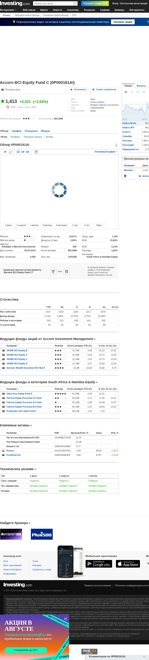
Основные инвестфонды (56, 15)
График (16, 130)
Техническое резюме (17, 469)
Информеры (9, 574)
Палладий (128, 145)
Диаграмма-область (10, 152)
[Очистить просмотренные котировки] (125, 175)
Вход (115, 3)
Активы (49, 137)
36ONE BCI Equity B (17, 350)
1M (27, 152)
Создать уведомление (106, 89)
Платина (127, 140)
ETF (74, 15)
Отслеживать (80, 89)
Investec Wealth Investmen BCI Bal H (26, 368)
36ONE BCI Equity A (17, 355)
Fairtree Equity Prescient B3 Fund (24, 407)
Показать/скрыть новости (36, 152)
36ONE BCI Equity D (17, 363)
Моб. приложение (12, 565)
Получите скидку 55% (95, 3)
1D (18, 152)
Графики (105, 10)
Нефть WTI (128, 127)
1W (22, 152)
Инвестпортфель (12, 569)
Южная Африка (97, 102)
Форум (45, 130)
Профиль (15, 137)
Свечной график (5, 152)
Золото (126, 132)
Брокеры (119, 10)
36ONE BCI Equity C (17, 359)
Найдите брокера (14, 523)
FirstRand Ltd (13, 455)
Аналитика (73, 10)
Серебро (127, 136)
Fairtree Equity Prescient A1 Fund (24, 398)
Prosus (10, 450)
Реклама (37, 565)
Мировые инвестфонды (27, 15)
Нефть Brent (129, 123)
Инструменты (136, 10)
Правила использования (97, 585)
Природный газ (130, 149)
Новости (57, 10)
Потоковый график (105, 151)
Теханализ (89, 10)
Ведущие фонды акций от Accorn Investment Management (46, 339)
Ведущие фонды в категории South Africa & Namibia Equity (47, 382)
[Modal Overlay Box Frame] (34, 637)
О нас (35, 561)
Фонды (6, 15)
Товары (128, 86)
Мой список (29, 10)
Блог (5, 561)
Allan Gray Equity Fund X (19, 393)
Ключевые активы (14, 425)
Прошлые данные (33, 137)
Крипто (44, 10)
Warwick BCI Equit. (134, 170)
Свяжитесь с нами (42, 569)
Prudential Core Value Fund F (21, 411)
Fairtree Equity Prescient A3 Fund (24, 402)
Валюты (141, 86)
